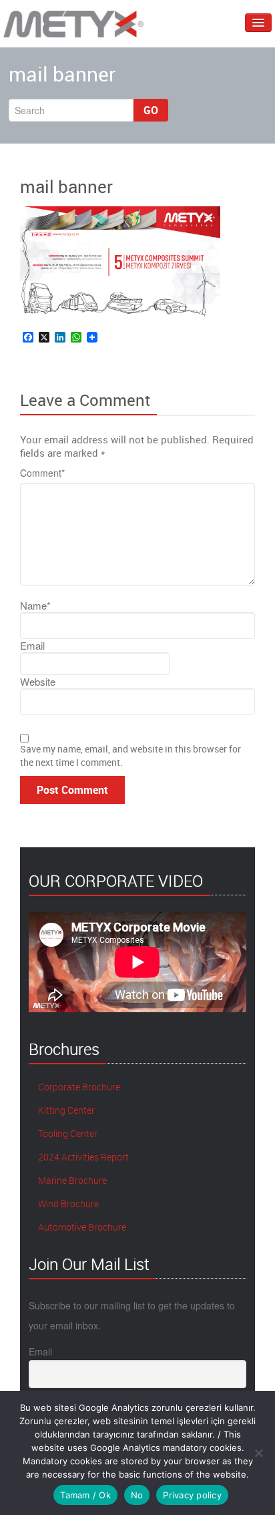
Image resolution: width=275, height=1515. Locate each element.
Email (40, 1351)
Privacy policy (192, 1495)
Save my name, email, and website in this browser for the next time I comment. (130, 755)
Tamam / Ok (85, 1495)
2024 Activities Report (82, 1156)
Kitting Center (65, 1110)
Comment (42, 472)
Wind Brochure (67, 1203)
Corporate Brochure (78, 1086)
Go (151, 110)
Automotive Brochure (81, 1227)
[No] (258, 1453)
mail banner (66, 186)
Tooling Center (66, 1133)
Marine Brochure (71, 1180)
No (137, 1495)
